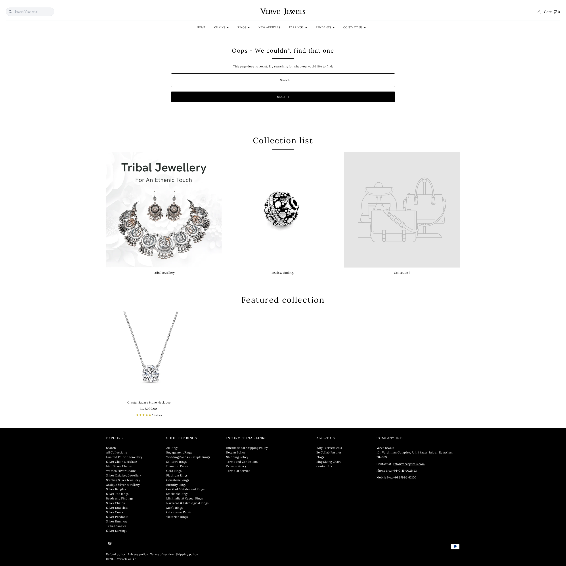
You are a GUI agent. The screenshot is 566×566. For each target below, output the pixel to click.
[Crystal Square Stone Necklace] (149, 354)
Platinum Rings (177, 475)
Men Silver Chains (119, 466)
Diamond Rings (177, 466)
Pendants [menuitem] (323, 27)
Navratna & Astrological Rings (187, 503)
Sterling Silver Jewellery (123, 480)
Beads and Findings (119, 498)
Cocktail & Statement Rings (185, 489)
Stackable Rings (177, 494)
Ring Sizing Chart (328, 462)
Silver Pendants (117, 517)
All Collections (116, 452)
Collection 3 (402, 273)
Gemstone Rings (177, 480)
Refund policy (116, 554)
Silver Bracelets (117, 508)
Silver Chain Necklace (121, 462)
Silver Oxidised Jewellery (124, 475)
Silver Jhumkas (116, 521)
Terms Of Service (238, 471)
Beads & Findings (283, 273)
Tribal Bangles (116, 526)
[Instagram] (109, 543)
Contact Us (324, 466)
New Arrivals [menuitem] (269, 27)
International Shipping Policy (247, 448)
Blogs (320, 457)
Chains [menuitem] (219, 27)
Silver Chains (115, 503)
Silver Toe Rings (117, 494)
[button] (144, 415)
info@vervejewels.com (409, 464)
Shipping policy (187, 554)
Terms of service (162, 554)
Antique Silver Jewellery (123, 485)
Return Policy (235, 452)
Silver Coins (114, 512)
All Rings (172, 448)
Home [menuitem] (201, 27)
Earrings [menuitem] (296, 27)
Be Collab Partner (329, 452)
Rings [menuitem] (242, 27)
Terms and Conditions (242, 462)
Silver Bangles (116, 489)
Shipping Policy (237, 457)
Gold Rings (174, 471)
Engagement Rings (179, 452)
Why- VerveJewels (329, 448)
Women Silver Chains (121, 471)
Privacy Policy (236, 466)
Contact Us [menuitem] (353, 27)
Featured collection (283, 300)
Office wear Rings (178, 512)
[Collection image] (402, 210)
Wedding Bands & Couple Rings (188, 457)
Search (111, 448)
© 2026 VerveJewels (120, 559)
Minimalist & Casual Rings (184, 498)
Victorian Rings (177, 517)
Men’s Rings (174, 508)
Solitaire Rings (176, 462)
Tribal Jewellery (164, 273)
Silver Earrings (116, 531)
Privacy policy (138, 554)
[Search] (10, 12)
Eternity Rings (176, 485)
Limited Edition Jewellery (124, 457)
